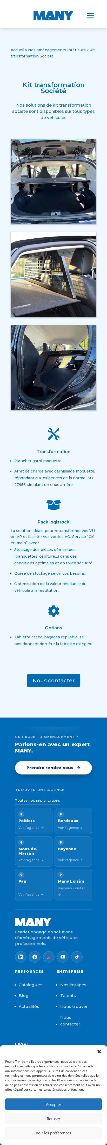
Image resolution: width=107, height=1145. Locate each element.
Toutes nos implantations (37, 800)
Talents (68, 995)
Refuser (53, 1118)
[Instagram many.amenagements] (49, 957)
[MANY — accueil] (53, 922)
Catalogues (30, 984)
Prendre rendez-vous (49, 767)
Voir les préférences (53, 1132)
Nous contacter (54, 680)
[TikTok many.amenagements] (77, 957)
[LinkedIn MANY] (20, 957)
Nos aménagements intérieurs (57, 50)
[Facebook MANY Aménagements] (35, 957)
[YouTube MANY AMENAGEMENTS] (63, 957)
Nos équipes (73, 984)
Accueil (17, 50)
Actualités (29, 1006)
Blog (24, 995)
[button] (99, 1051)
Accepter (53, 1104)
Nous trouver (74, 1006)
